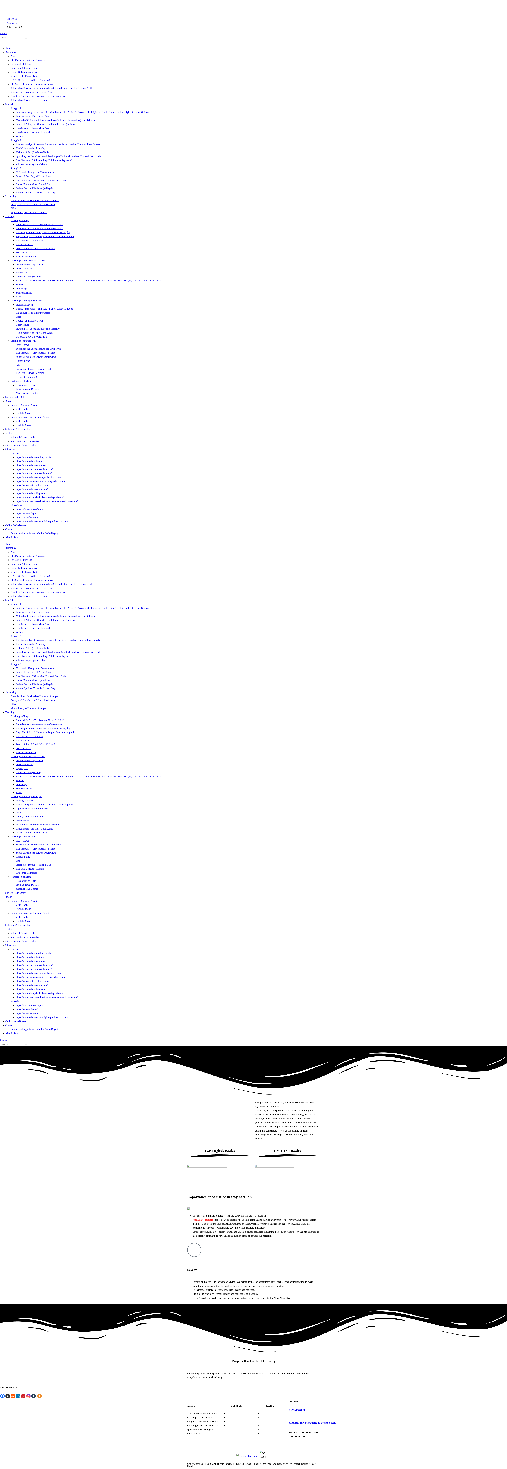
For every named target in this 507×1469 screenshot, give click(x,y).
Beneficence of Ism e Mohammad (33, 132)
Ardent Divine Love (26, 256)
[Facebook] (2, 1394)
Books (8, 401)
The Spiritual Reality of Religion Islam (35, 352)
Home (8, 48)
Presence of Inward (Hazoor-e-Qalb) (34, 368)
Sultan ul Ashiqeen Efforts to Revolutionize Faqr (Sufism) (45, 124)
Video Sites (16, 505)
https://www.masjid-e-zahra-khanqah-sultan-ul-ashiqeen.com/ (47, 501)
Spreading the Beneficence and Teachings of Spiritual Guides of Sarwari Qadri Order (59, 156)
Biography (10, 52)
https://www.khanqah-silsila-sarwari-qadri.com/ (39, 497)
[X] (7, 1394)
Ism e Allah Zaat (268, 1413)
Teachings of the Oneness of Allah (28, 260)
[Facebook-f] (306, 1445)
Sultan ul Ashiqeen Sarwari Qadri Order (36, 356)
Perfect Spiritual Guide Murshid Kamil (35, 248)
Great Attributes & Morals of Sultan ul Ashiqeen (35, 200)
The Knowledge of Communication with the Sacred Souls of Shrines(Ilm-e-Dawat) (58, 144)
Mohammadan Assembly (272, 1421)
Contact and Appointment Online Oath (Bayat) (34, 533)
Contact (9, 529)
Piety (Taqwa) (23, 344)
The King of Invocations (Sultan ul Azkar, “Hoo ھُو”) (43, 232)
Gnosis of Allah (268, 1425)
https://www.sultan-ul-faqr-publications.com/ (38, 477)
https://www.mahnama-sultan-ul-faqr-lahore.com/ (40, 481)
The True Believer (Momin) (30, 372)
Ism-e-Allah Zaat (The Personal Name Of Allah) (40, 224)
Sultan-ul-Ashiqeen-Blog (18, 429)
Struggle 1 (16, 108)
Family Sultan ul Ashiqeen (24, 72)
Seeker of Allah (23, 252)
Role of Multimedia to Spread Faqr (33, 184)
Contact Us (12, 23)
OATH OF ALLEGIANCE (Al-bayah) (30, 80)
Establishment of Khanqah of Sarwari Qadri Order (41, 180)
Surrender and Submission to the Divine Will (38, 348)
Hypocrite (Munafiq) (26, 376)
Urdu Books (22, 409)
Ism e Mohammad (269, 1417)
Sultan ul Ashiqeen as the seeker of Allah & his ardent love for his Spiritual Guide (52, 88)
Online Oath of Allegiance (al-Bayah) (34, 188)
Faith (18, 316)
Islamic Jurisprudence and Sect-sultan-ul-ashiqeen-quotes (44, 308)
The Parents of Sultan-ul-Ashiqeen (28, 60)
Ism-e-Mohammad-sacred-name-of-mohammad (39, 228)
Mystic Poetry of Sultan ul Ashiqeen (29, 212)
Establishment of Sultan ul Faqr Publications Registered (44, 160)
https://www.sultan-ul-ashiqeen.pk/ (33, 457)
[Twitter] (299, 1445)
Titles (13, 208)
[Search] (26, 38)
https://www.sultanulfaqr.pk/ (30, 461)
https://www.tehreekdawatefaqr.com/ (34, 469)
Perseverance (22, 324)
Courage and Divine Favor (29, 320)
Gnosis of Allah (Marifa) (28, 276)
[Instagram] (28, 1394)
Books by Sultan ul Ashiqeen (25, 405)
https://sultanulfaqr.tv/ (27, 513)
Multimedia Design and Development (35, 172)
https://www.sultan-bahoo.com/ (32, 489)
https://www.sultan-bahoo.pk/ (31, 465)
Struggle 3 (16, 168)
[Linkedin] (18, 1394)
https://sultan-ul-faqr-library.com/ (32, 485)
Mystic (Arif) (22, 272)
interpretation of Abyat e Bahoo (21, 445)
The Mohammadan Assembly (31, 148)
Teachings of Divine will (23, 340)
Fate (18, 364)
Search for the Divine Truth (24, 76)
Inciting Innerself (24, 304)
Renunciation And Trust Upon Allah (34, 332)
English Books (23, 413)
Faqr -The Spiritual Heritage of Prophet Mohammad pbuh (45, 236)
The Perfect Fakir (24, 244)
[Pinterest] (23, 1394)
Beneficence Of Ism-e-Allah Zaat (32, 128)
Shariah (20, 284)
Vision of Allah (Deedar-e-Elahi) (32, 152)
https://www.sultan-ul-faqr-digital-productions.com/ (42, 521)
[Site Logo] (10, 12)
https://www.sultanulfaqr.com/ (31, 493)
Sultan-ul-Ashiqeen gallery (24, 437)
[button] (3, 33)
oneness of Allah (24, 268)
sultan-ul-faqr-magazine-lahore (31, 164)
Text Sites (15, 453)
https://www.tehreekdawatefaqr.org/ (34, 473)
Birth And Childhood (21, 64)
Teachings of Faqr (20, 220)
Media (8, 433)
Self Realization (24, 292)
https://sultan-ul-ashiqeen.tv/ (25, 441)
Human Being (23, 360)
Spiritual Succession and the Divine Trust (31, 92)
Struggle (9, 104)
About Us (12, 18)
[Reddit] (13, 1394)
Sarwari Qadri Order (15, 397)
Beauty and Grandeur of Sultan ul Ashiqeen (33, 204)
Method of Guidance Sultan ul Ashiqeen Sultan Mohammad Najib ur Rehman (55, 120)
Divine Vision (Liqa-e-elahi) (30, 264)
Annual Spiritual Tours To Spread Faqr (35, 192)
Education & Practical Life (24, 68)
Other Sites (10, 449)
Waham (19, 136)
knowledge (21, 288)
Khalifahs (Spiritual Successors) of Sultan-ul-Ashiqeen (38, 96)
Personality (11, 196)
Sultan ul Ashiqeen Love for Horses (29, 100)
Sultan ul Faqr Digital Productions (33, 176)
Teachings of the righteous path (26, 300)
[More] (39, 1394)
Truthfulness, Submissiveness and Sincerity (38, 328)
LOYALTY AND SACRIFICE (31, 336)
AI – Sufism (11, 537)
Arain (13, 56)
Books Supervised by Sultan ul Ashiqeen (31, 417)
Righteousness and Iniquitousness (33, 312)
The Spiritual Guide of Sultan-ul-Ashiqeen (32, 84)
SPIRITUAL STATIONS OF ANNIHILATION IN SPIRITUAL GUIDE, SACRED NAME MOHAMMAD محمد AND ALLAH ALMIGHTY (89, 280)
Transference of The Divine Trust (32, 116)
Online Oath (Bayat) (15, 525)
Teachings (10, 216)
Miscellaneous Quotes (27, 392)
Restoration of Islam (21, 380)
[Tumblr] (33, 1394)
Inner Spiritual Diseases (27, 389)
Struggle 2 (16, 140)
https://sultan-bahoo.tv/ (27, 517)
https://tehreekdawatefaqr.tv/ (30, 509)
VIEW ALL (266, 1433)
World (19, 296)
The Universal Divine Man (29, 240)
